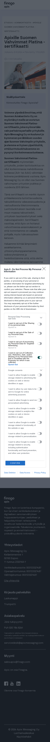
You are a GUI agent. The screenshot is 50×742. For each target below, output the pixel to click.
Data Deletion (10, 473)
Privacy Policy (40, 473)
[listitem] (25, 317)
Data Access (25, 473)
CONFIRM (15, 463)
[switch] (40, 324)
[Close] (44, 269)
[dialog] (25, 371)
